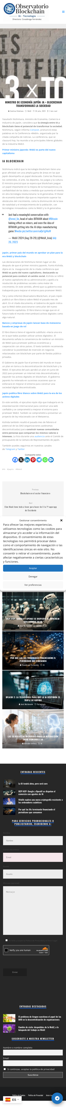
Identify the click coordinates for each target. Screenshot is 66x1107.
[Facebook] (15, 459)
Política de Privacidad (35, 1095)
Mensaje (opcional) (11, 883)
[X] (21, 459)
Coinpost (34, 129)
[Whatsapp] (45, 459)
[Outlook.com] (51, 459)
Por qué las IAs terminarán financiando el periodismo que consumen (36, 811)
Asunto (6, 866)
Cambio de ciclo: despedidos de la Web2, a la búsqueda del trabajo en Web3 (38, 1028)
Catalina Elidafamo (16, 111)
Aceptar (33, 568)
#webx (18, 231)
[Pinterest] (33, 459)
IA (4, 469)
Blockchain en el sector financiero (35, 491)
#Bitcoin (53, 219)
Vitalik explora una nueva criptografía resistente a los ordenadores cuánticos (40, 801)
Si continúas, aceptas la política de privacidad (30, 1069)
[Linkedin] (27, 459)
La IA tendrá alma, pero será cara (32, 783)
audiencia (40, 436)
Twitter (21, 449)
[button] (61, 520)
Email (6, 1058)
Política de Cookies (18, 1095)
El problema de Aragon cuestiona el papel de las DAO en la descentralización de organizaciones (39, 1018)
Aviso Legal (50, 1095)
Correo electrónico (11, 849)
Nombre (6, 833)
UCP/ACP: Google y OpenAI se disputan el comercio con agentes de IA (36, 793)
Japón (11, 469)
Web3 (29, 111)
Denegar (33, 576)
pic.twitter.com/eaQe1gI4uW (36, 231)
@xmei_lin (13, 219)
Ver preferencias (33, 584)
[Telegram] (39, 459)
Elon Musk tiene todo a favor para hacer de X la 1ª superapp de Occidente (31, 507)
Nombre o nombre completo (17, 1047)
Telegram (11, 449)
